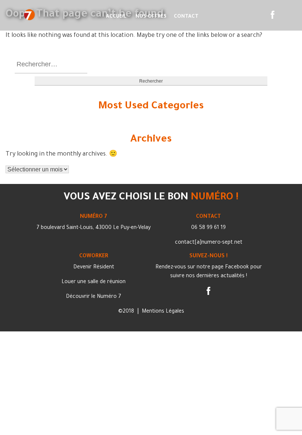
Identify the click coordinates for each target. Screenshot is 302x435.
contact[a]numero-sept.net (208, 243)
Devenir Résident (93, 268)
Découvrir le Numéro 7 (93, 297)
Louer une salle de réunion (94, 282)
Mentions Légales (163, 312)
